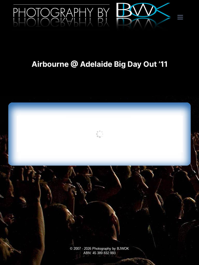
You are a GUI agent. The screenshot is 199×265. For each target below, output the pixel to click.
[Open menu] (183, 17)
